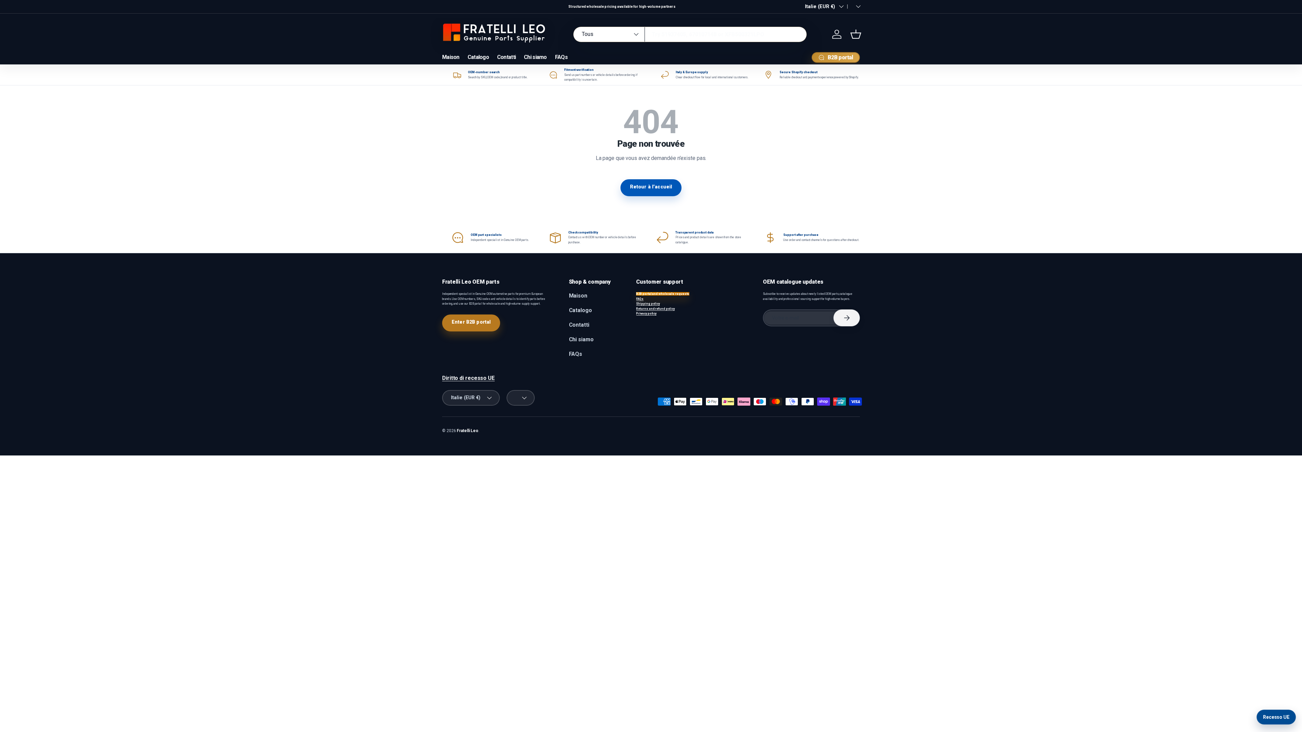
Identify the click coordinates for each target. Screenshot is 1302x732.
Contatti (506, 57)
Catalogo (478, 57)
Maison (450, 57)
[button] (855, 34)
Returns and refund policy (655, 308)
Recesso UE (1276, 717)
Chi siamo (535, 57)
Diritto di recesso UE (468, 378)
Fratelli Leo (467, 430)
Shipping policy (648, 303)
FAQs (561, 57)
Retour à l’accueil (651, 186)
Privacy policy (646, 313)
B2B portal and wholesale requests (662, 294)
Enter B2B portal (471, 322)
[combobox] (690, 34)
